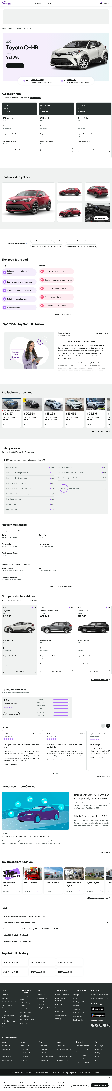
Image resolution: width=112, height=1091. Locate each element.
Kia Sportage (98, 1046)
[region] (56, 1083)
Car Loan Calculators (62, 995)
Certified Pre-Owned (9, 1002)
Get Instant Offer (43, 998)
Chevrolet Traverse (82, 1055)
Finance (49, 3)
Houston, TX (77, 998)
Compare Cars (24, 1009)
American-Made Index (26, 1020)
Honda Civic (24, 1049)
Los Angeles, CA (78, 1002)
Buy (20, 3)
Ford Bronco (43, 1049)
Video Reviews (24, 1023)
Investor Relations (42, 1073)
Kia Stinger (98, 1053)
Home (4, 28)
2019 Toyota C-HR (65, 962)
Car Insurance (60, 1011)
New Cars (5, 998)
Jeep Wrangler (62, 1046)
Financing (5, 1027)
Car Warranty (59, 1008)
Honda (22, 1042)
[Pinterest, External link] (108, 1025)
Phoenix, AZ (77, 1006)
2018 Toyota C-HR (65, 972)
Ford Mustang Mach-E (46, 1056)
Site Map (58, 1019)
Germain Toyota (53, 882)
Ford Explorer (43, 1060)
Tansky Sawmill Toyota (73, 884)
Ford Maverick (43, 1046)
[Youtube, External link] (100, 1025)
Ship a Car (58, 1004)
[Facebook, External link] (96, 1025)
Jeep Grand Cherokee (65, 1049)
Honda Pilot (24, 1056)
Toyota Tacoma (7, 1053)
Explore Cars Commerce (99, 995)
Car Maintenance (61, 1015)
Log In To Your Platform (99, 998)
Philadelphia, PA (78, 1013)
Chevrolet (79, 1042)
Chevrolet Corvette (82, 1046)
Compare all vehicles (99, 679)
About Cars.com (17, 1073)
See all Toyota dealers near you (96, 898)
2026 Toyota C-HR (11, 962)
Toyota (18, 28)
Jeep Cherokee (62, 1060)
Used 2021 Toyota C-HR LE (31, 418)
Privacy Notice (20, 1083)
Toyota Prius (6, 1049)
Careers (56, 1073)
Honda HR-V (24, 1060)
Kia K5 (96, 1056)
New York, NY (77, 1016)
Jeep (59, 1042)
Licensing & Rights (68, 1073)
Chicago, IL (77, 995)
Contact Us (29, 1073)
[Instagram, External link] (104, 1025)
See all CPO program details (61, 586)
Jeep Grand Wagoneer (65, 1056)
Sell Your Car (41, 995)
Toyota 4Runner (7, 1060)
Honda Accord (25, 1053)
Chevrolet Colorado (82, 1062)
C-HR (24, 28)
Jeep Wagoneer (62, 1053)
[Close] (109, 1077)
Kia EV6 (96, 1060)
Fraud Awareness (85, 1073)
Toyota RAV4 (6, 1046)
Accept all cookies (99, 1085)
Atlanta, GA (77, 1009)
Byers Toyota (93, 882)
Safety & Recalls (24, 1016)
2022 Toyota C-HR (11, 972)
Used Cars (5, 995)
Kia (95, 1042)
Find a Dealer (6, 1011)
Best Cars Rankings (25, 1012)
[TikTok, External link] (92, 1025)
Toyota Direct (30, 882)
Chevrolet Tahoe (81, 1059)
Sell (28, 3)
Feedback (97, 1073)
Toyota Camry (6, 1056)
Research (38, 3)
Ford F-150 (42, 1053)
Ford (40, 1042)
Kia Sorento (98, 1049)
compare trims (35, 98)
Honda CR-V (24, 1046)
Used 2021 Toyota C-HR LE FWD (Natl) (52, 418)
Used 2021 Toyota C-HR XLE (10, 418)
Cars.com (14, 1085)
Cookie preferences (80, 1085)
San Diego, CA (78, 1020)
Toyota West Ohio (9, 884)
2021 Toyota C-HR (38, 962)
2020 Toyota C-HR (38, 972)
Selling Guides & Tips (44, 1008)
